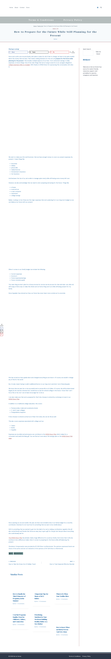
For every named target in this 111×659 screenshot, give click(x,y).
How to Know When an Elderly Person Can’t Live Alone (63, 629)
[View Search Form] (101, 7)
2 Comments (64, 599)
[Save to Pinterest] (1, 334)
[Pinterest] (97, 7)
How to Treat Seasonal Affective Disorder (62, 563)
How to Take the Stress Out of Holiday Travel (22, 563)
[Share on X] (1, 331)
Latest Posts (19, 553)
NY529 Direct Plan (14, 399)
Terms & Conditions (41, 20)
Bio (11, 553)
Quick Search (87, 49)
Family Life (55, 28)
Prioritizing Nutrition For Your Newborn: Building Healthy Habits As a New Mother (41, 619)
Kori (56, 39)
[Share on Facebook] (1, 328)
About (16, 7)
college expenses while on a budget (19, 65)
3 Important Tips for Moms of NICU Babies (41, 596)
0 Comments (21, 603)
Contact (22, 7)
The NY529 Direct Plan (15, 538)
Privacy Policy (73, 20)
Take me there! (98, 53)
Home (11, 7)
